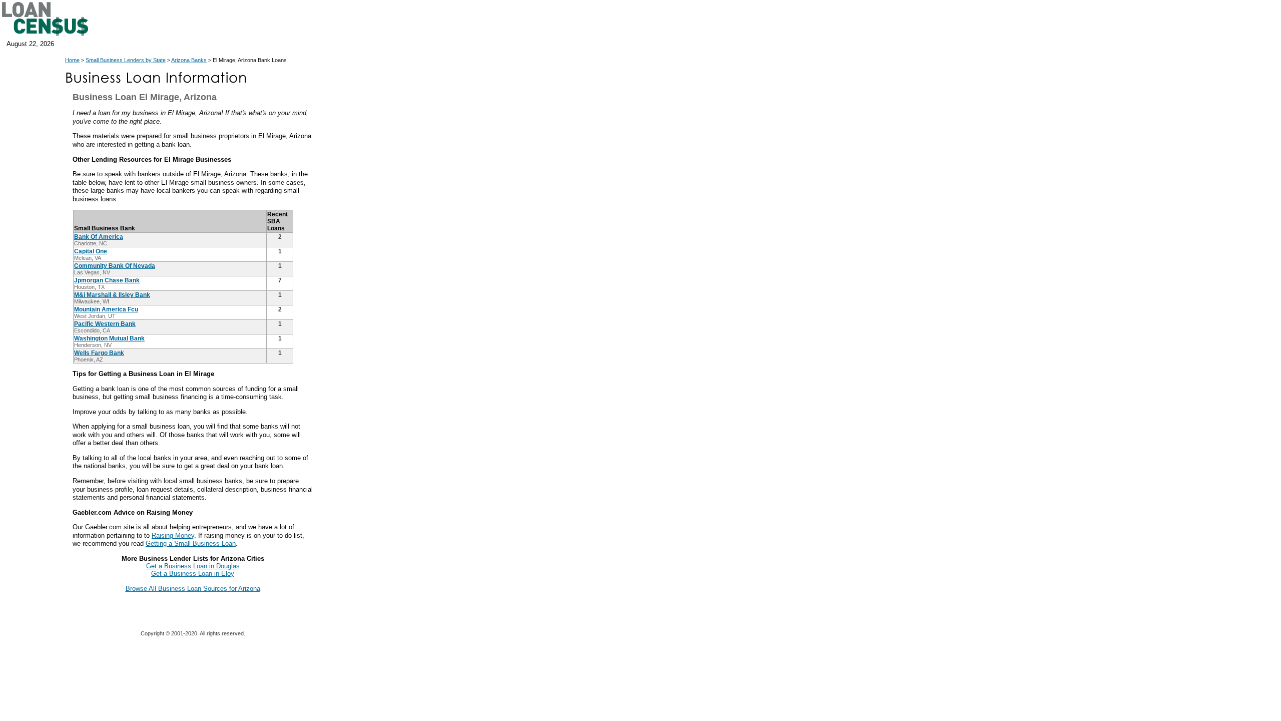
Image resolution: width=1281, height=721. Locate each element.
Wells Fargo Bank (99, 352)
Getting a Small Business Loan (191, 543)
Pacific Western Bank (105, 323)
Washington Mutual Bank (109, 338)
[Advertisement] (405, 274)
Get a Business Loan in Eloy (192, 573)
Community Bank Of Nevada (114, 265)
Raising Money (173, 535)
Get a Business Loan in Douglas (193, 566)
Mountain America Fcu (106, 309)
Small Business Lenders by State (126, 60)
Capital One (90, 251)
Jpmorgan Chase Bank (107, 280)
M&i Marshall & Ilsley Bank (112, 294)
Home (72, 60)
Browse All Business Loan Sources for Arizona (193, 588)
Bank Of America (98, 236)
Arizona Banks (189, 60)
